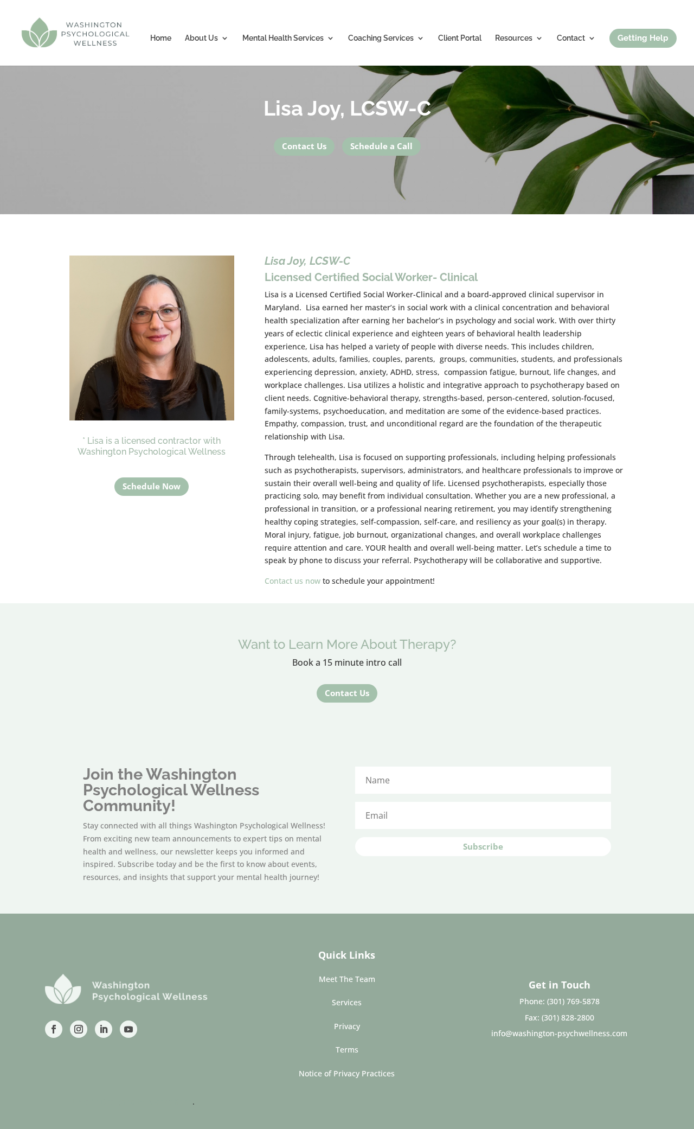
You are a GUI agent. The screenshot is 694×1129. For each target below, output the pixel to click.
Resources (513, 38)
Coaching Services (381, 38)
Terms (347, 1049)
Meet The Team (347, 979)
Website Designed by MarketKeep (130, 1101)
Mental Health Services (283, 38)
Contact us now (292, 581)
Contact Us (304, 146)
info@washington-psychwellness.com (559, 1033)
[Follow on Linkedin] (103, 1029)
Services (347, 1002)
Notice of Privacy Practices (347, 1073)
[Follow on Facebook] (53, 1029)
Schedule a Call (381, 146)
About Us (201, 38)
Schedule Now (152, 486)
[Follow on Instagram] (78, 1029)
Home (160, 38)
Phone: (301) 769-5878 (559, 1001)
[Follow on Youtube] (128, 1029)
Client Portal (459, 38)
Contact (571, 38)
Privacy (347, 1026)
